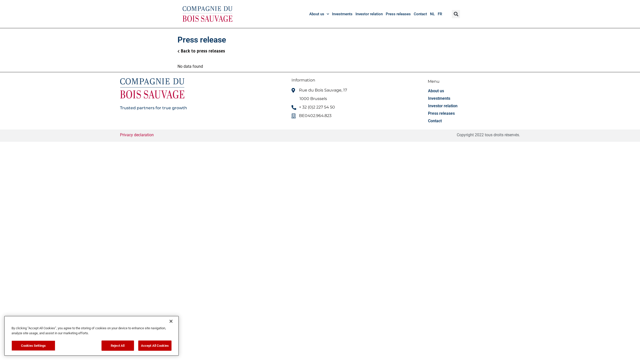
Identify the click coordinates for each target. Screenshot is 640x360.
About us (316, 14)
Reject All (117, 346)
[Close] (171, 321)
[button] (456, 14)
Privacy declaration (137, 134)
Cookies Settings (33, 346)
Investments (342, 14)
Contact (420, 14)
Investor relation (369, 14)
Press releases (398, 14)
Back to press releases (203, 51)
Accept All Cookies (155, 346)
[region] (91, 336)
